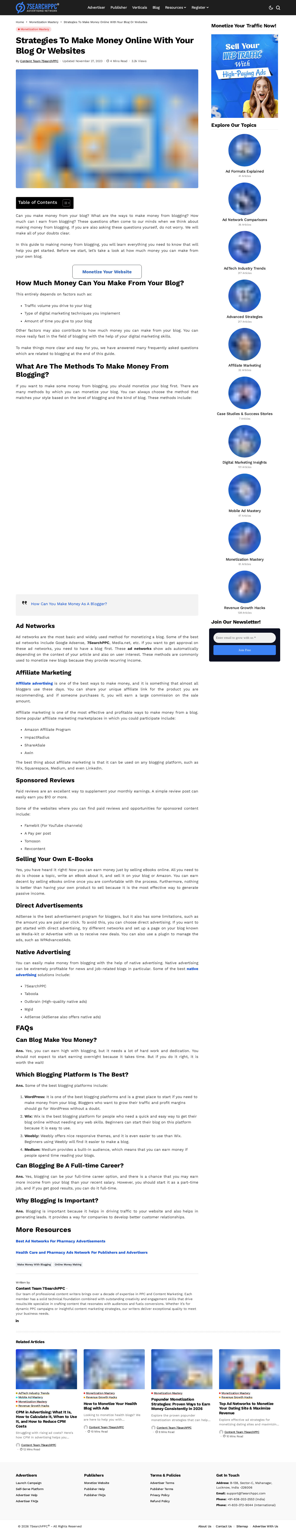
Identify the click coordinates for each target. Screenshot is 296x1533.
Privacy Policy (159, 1495)
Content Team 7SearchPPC (39, 61)
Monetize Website (96, 1483)
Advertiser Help (26, 1495)
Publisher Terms (161, 1489)
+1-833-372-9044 (234, 1505)
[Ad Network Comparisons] (244, 205)
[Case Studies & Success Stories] (244, 399)
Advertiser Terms (162, 1483)
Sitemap (242, 1526)
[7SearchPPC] (37, 7)
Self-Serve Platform (30, 1489)
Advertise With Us (265, 1526)
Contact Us (224, 1526)
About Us (204, 1526)
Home (20, 22)
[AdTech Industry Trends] (244, 253)
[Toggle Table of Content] (64, 203)
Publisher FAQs (94, 1495)
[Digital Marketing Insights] (244, 447)
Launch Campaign (29, 1483)
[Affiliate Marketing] (244, 350)
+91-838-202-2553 (235, 1499)
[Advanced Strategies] (244, 302)
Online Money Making (68, 1264)
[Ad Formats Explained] (244, 156)
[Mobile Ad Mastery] (244, 496)
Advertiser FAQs (27, 1501)
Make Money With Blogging (34, 1264)
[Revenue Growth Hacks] (244, 593)
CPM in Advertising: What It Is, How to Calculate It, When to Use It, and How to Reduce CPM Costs (46, 1419)
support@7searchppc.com (240, 1493)
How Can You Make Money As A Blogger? (69, 603)
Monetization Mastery (44, 22)
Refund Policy (160, 1501)
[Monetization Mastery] (244, 544)
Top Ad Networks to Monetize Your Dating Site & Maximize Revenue (246, 1408)
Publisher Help (94, 1489)
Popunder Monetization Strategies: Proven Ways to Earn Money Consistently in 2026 (180, 1404)
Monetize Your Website (107, 271)
